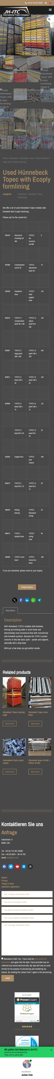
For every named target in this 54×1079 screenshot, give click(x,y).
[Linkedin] (23, 866)
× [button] (51, 1050)
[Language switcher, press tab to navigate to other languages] (50, 3)
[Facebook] (4, 866)
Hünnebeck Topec (27, 158)
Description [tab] (10, 610)
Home (5, 158)
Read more (9, 723)
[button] (50, 9)
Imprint (4, 877)
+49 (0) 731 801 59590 (35, 3)
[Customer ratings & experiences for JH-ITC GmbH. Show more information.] (27, 1021)
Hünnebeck (13, 158)
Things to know (7, 883)
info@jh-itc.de (12, 857)
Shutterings (22, 197)
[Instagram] (30, 866)
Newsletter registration (10, 886)
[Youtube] (17, 866)
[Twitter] (10, 866)
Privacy (4, 880)
